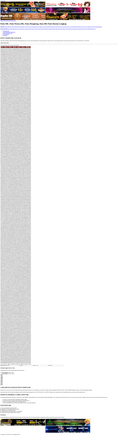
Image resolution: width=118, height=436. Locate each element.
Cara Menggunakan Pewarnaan (9, 32)
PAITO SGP (13, 20)
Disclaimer (5, 35)
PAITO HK (2, 20)
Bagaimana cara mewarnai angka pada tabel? (10, 409)
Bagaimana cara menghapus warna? (8, 410)
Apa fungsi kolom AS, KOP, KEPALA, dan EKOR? (12, 411)
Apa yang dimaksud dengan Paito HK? (9, 408)
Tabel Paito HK (6, 31)
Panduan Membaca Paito (8, 33)
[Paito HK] (2, 1)
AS (7, 365)
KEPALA (35, 365)
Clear (2, 42)
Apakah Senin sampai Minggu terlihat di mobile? (11, 412)
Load (7, 42)
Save (5, 42)
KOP (21, 365)
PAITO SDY (7, 20)
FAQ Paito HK (6, 34)
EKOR (49, 365)
